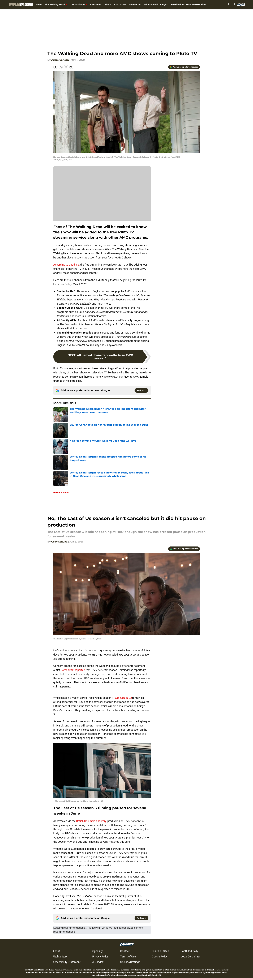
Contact (125, 951)
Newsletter (135, 4)
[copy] (71, 67)
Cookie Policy (159, 956)
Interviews (95, 4)
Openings (97, 951)
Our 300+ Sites (160, 951)
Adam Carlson (60, 60)
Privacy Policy (100, 956)
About (107, 4)
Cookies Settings (130, 962)
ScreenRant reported (73, 670)
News (39, 4)
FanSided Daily (189, 951)
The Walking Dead (55, 4)
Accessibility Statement (66, 962)
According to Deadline (66, 264)
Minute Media (37, 970)
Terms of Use (128, 956)
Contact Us (120, 4)
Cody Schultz (59, 541)
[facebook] (228, 4)
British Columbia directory (91, 821)
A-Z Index (98, 962)
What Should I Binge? (156, 4)
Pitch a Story (60, 956)
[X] (235, 4)
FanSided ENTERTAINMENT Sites (188, 4)
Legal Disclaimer (190, 956)
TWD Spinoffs (77, 4)
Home (56, 492)
